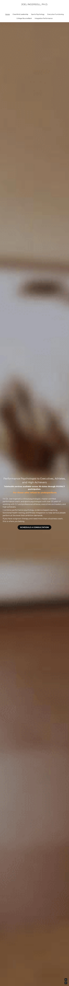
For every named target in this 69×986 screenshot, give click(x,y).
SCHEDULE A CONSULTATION (34, 527)
